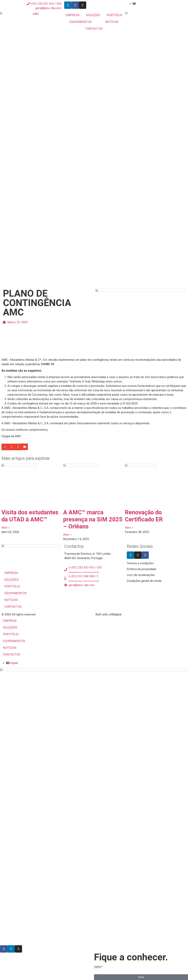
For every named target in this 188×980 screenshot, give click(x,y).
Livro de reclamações (141, 575)
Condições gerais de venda (144, 581)
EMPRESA (72, 15)
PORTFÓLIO (114, 15)
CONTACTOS (94, 28)
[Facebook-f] (75, 5)
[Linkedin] (68, 5)
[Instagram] (82, 5)
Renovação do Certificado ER (144, 516)
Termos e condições (140, 563)
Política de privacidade (141, 569)
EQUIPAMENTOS (80, 22)
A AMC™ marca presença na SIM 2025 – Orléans (92, 519)
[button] (4, 447)
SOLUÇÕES (93, 15)
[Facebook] (145, 555)
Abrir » (5, 527)
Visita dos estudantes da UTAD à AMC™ (29, 516)
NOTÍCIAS (112, 22)
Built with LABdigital (108, 614)
